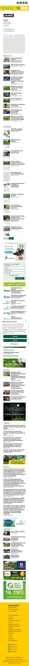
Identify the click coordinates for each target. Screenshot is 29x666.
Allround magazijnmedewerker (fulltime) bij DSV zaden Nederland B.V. (16, 318)
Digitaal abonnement (13, 624)
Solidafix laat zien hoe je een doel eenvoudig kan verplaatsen (17, 88)
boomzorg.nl (19, 659)
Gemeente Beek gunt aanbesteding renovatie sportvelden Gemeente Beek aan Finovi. (14, 433)
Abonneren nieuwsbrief (14, 626)
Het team (10, 628)
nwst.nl (19, 663)
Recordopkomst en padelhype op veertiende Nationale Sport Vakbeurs (17, 72)
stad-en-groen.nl (10, 659)
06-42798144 (13, 649)
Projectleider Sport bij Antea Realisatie (18, 301)
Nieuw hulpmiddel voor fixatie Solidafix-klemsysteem (16, 111)
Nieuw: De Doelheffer (16, 98)
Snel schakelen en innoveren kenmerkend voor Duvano (17, 206)
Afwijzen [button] (15, 340)
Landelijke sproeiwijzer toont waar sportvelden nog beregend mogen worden (18, 544)
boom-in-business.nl (20, 661)
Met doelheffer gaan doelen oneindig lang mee (17, 173)
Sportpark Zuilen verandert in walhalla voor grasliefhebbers (17, 185)
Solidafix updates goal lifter (18, 64)
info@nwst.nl (13, 644)
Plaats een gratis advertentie (10, 356)
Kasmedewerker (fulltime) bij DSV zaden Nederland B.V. (18, 296)
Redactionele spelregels (14, 629)
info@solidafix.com (9, 29)
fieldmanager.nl (9, 657)
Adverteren (11, 638)
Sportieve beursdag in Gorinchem (16, 93)
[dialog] (14, 333)
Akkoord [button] (15, 336)
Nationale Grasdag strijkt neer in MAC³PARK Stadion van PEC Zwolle (17, 392)
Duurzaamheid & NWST (14, 620)
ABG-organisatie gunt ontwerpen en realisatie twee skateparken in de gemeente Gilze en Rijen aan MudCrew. (13, 439)
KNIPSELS (6, 466)
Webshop (10, 618)
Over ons (10, 617)
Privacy (10, 635)
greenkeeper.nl (18, 657)
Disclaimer (11, 633)
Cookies (10, 637)
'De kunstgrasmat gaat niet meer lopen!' (17, 151)
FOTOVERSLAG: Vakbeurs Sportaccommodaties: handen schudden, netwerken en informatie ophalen (17, 79)
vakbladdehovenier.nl (8, 661)
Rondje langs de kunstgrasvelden (15, 555)
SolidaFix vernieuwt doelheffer (15, 140)
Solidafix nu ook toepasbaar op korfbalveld (18, 105)
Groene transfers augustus (18, 531)
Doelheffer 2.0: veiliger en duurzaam (17, 194)
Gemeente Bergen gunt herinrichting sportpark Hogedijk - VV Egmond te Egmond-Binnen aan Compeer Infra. (12, 445)
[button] (14, 344)
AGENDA (6, 370)
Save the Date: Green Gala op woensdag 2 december (18, 397)
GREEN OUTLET (8, 350)
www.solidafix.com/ (10, 31)
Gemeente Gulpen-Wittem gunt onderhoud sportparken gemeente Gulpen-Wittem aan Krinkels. (14, 427)
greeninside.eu (12, 663)
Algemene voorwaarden (14, 631)
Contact (10, 622)
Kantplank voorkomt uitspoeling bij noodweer (17, 227)
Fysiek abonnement (13, 615)
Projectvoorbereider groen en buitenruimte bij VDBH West (18, 312)
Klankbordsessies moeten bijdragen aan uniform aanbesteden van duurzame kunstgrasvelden (18, 384)
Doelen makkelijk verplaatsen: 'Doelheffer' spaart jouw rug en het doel (18, 163)
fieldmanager (13, 651)
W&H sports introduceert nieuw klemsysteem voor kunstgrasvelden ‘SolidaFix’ (17, 118)
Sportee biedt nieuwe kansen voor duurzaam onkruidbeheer (18, 538)
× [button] (25, 321)
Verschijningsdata (12, 640)
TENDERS (6, 423)
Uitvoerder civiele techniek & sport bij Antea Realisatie (18, 306)
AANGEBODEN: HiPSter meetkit (11, 352)
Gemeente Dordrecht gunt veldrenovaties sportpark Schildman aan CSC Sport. (14, 450)
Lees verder (11, 333)
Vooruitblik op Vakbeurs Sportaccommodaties (17, 129)
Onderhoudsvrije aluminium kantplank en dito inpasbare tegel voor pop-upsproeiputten (18, 218)
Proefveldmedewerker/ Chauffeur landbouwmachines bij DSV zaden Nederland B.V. (17, 290)
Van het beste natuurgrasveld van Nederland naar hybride (17, 550)
